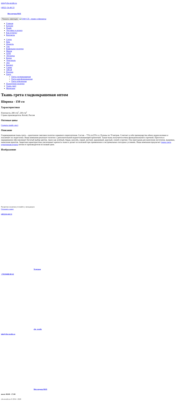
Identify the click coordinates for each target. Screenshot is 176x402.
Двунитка (10, 56)
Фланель (10, 44)
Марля (9, 51)
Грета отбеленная (19, 81)
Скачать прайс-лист (9, 125)
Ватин (9, 58)
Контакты (10, 35)
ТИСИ (9, 70)
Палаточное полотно (15, 84)
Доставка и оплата (14, 30)
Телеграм (37, 269)
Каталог (9, 26)
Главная (9, 23)
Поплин (9, 72)
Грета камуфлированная (21, 79)
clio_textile (38, 329)
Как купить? (11, 33)
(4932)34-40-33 (6, 214)
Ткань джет (11, 86)
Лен (8, 63)
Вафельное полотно (15, 49)
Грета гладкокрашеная (21, 77)
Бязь (8, 42)
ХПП (8, 53)
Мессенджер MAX (14, 14)
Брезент (9, 65)
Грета (8, 74)
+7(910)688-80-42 (7, 274)
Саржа (9, 67)
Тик (8, 46)
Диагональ (11, 60)
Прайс (9, 28)
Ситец (9, 39)
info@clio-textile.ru (8, 334)
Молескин (10, 88)
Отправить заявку (7, 209)
